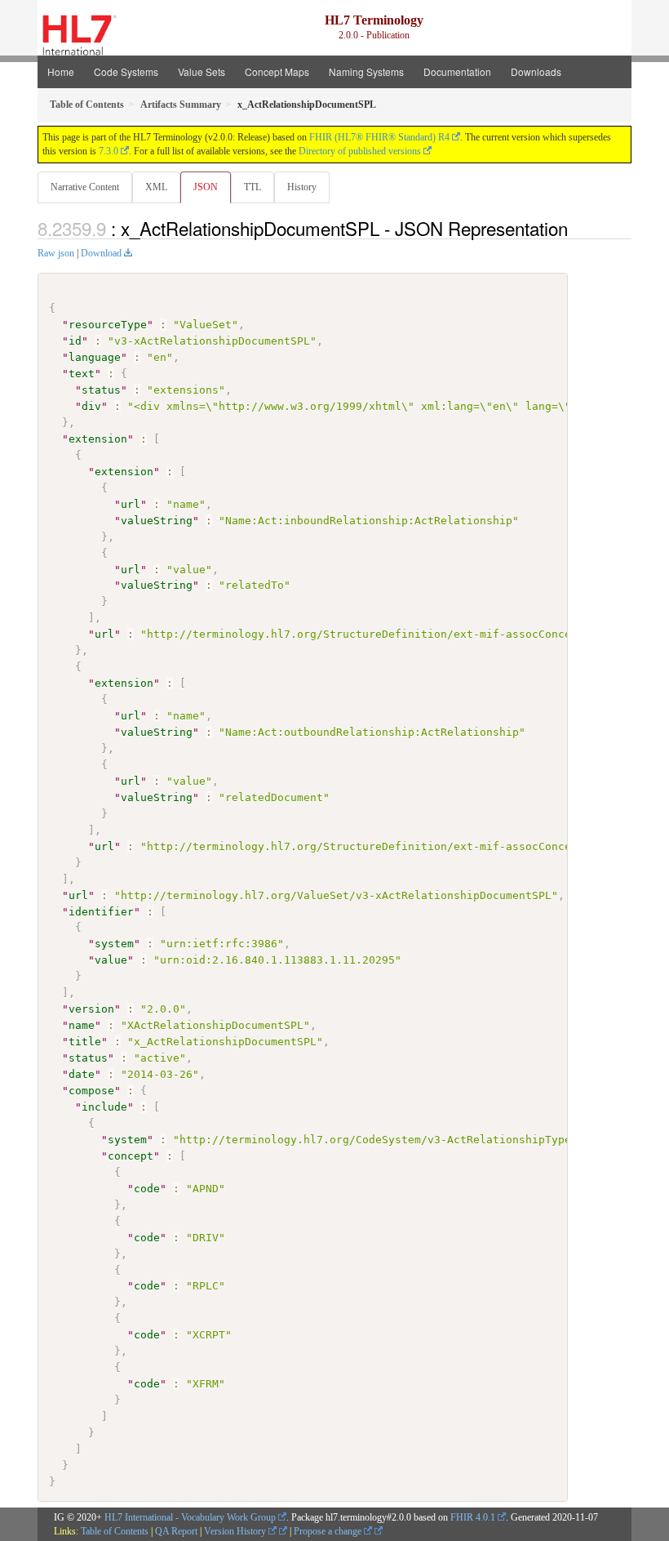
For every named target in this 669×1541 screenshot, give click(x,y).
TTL (252, 187)
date (82, 1074)
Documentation (457, 71)
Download (101, 253)
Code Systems (126, 71)
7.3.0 (108, 151)
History (302, 187)
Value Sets (201, 71)
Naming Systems (366, 71)
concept (130, 1156)
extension (98, 439)
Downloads (536, 71)
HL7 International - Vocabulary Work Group (190, 1517)
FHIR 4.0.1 (472, 1517)
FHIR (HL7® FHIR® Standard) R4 (379, 137)
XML (156, 187)
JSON (205, 187)
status (101, 390)
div (91, 406)
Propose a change (329, 1531)
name (82, 1025)
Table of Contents (114, 1531)
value (111, 960)
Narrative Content (85, 187)
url (130, 504)
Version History (236, 1531)
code (147, 1188)
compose (91, 1090)
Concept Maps (277, 71)
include (104, 1107)
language (95, 357)
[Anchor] (577, 228)
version (91, 1009)
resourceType (108, 324)
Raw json (56, 253)
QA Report (176, 1531)
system (114, 944)
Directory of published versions (360, 151)
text (82, 373)
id (75, 341)
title (85, 1041)
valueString (157, 520)
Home (60, 71)
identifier (101, 912)
